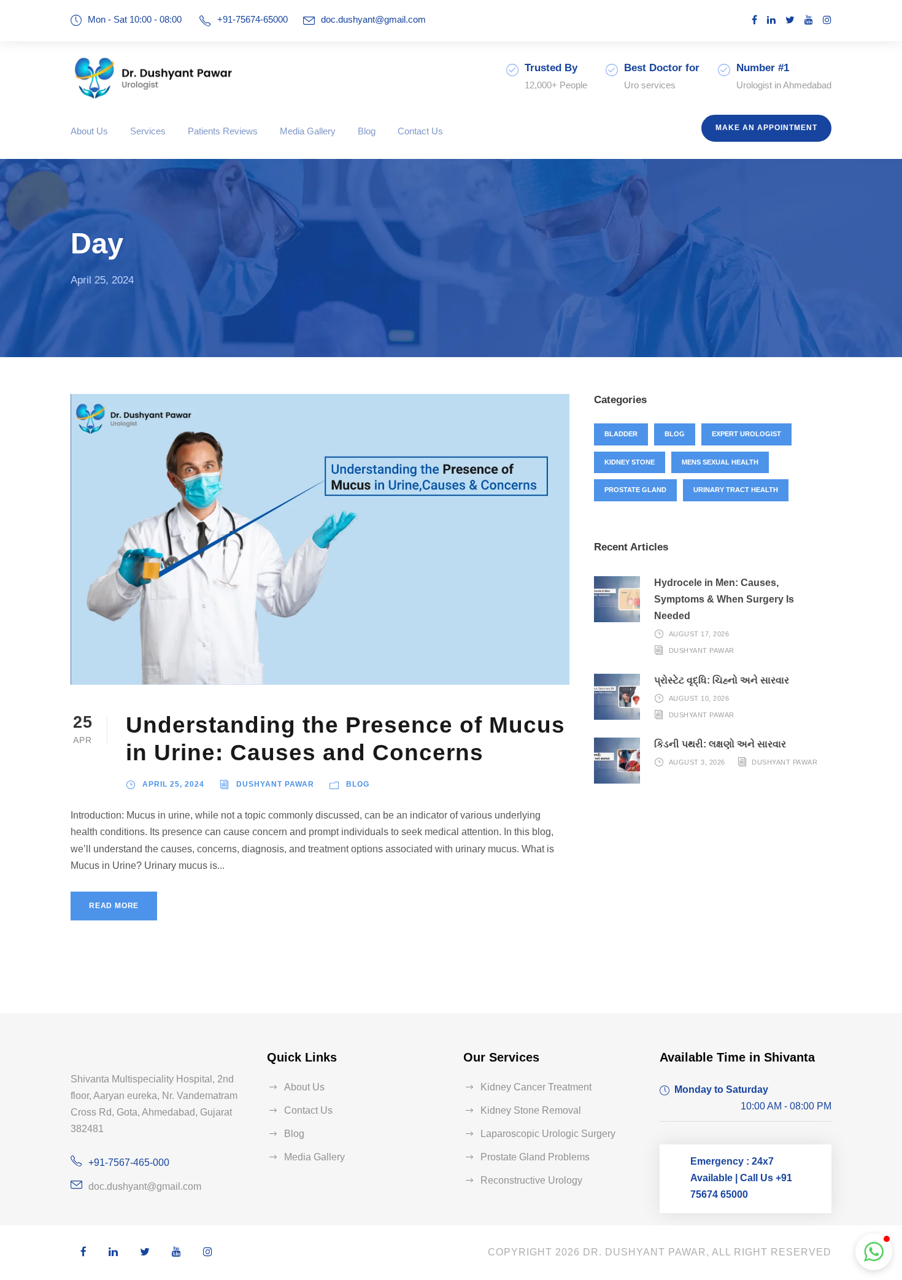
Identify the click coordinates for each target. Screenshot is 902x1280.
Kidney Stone (629, 462)
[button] (873, 1251)
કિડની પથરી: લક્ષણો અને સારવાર (720, 744)
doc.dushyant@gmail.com (373, 19)
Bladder (621, 434)
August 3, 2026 (697, 762)
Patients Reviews (223, 131)
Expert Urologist (746, 434)
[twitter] (790, 20)
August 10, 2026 (699, 698)
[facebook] (754, 20)
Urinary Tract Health (735, 489)
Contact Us (420, 131)
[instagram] (827, 20)
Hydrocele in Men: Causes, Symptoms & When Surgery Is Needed (724, 599)
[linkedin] (771, 20)
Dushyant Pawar (275, 784)
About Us (89, 131)
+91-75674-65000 (252, 19)
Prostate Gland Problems (535, 1157)
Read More (114, 905)
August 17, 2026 (699, 634)
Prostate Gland (635, 489)
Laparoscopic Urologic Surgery (547, 1133)
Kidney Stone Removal (530, 1110)
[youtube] (808, 20)
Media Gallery (308, 131)
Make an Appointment (766, 127)
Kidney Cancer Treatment (536, 1087)
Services (148, 131)
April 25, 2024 (173, 784)
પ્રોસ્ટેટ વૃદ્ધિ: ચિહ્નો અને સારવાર (721, 680)
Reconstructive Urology (531, 1180)
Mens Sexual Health (720, 462)
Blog (367, 131)
